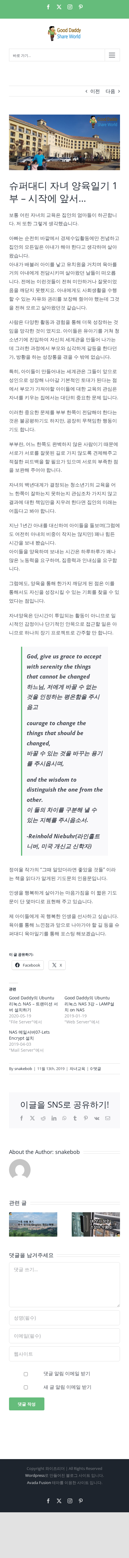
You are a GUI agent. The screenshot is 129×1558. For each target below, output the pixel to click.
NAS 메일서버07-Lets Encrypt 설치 (29, 1035)
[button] (13, 1224)
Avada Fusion (39, 1482)
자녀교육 (77, 1068)
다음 (110, 91)
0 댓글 (95, 1068)
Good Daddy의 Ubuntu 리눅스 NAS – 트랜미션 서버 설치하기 (33, 1004)
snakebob (23, 1068)
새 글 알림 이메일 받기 (68, 1387)
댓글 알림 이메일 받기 (67, 1373)
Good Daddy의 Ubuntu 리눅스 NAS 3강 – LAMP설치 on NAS (89, 1004)
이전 (95, 91)
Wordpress (35, 1475)
